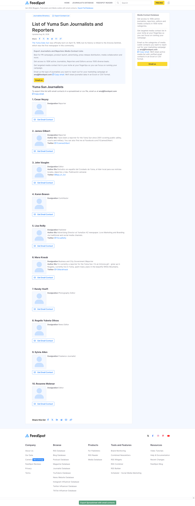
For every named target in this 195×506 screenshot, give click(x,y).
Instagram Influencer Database (66, 482)
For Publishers (94, 451)
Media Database (95, 459)
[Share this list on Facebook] (39, 38)
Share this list (39, 420)
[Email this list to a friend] (56, 38)
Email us (39, 80)
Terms (27, 473)
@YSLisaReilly (60, 238)
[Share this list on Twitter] (43, 38)
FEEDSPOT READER (104, 3)
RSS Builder (116, 468)
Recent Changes (157, 459)
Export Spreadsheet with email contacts (97, 502)
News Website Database (63, 477)
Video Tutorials (156, 451)
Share (34, 39)
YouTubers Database (62, 473)
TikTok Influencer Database (64, 490)
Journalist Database (61, 468)
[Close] (193, 498)
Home (67, 3)
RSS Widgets (116, 459)
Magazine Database (61, 464)
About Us (29, 451)
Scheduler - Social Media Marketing (126, 473)
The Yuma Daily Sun (40, 43)
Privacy (28, 468)
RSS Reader (93, 455)
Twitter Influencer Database (65, 486)
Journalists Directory (41, 16)
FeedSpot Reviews (33, 464)
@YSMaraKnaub (61, 269)
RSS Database (59, 451)
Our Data (29, 455)
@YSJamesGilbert (62, 143)
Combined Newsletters (120, 455)
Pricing (159, 3)
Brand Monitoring (118, 451)
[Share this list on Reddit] (52, 38)
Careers (34, 459)
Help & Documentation (160, 455)
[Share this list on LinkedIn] (47, 38)
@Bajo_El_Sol (60, 175)
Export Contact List (62, 16)
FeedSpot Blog (156, 464)
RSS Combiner (117, 464)
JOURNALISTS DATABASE (83, 3)
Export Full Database (85, 8)
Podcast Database (61, 459)
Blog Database (59, 455)
